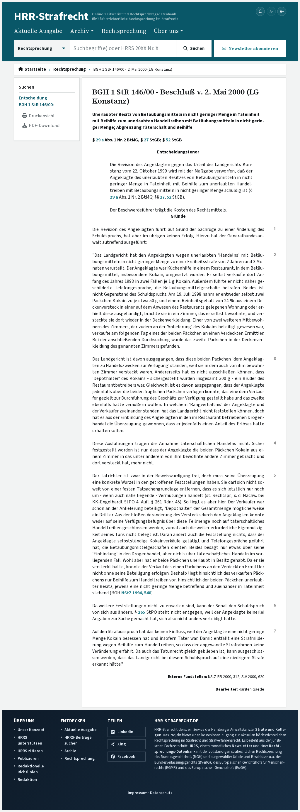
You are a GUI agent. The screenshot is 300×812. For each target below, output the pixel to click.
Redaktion (27, 780)
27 (146, 140)
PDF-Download (43, 125)
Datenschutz (161, 793)
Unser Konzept (31, 730)
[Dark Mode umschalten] (260, 11)
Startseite (34, 69)
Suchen (26, 87)
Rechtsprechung (123, 31)
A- (271, 11)
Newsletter (242, 746)
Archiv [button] (79, 31)
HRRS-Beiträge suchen (78, 740)
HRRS (193, 746)
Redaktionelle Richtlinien (31, 769)
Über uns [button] (166, 31)
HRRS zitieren (30, 751)
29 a (100, 140)
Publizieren (28, 758)
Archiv (70, 751)
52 (168, 140)
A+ (282, 11)
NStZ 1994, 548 (136, 593)
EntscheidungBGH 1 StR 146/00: (36, 101)
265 (141, 612)
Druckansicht (41, 116)
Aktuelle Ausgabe (38, 31)
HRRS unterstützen (30, 740)
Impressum (137, 793)
